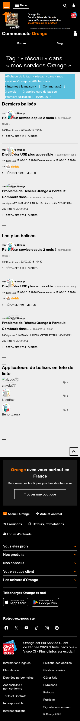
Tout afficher (4, 229)
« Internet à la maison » (20, 86)
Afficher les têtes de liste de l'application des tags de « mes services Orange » (4, 443)
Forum (21, 43)
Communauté (24, 33)
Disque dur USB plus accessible (39, 154)
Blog (60, 43)
